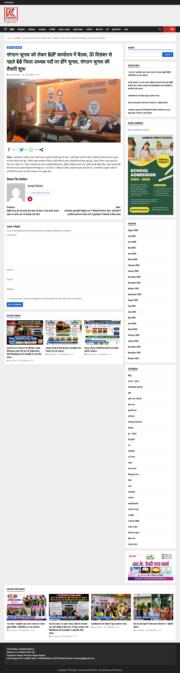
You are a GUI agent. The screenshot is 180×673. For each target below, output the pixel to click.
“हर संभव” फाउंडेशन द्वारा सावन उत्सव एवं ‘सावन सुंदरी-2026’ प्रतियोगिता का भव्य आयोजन (26, 625)
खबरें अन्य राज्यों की (135, 398)
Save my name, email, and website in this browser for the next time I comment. (45, 298)
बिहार (130, 480)
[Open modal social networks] (41, 150)
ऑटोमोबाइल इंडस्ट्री (135, 386)
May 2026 (132, 247)
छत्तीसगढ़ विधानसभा (135, 421)
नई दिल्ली (131, 450)
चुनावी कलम (116, 29)
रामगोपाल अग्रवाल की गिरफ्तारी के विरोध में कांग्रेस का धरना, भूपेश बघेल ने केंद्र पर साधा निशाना (149, 111)
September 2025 (134, 294)
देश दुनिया (21, 29)
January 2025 (133, 340)
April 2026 (132, 253)
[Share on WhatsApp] (33, 150)
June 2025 (132, 311)
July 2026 (132, 236)
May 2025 (132, 317)
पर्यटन (49, 341)
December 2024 (134, 346)
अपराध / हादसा (64, 29)
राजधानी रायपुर (133, 509)
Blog (130, 375)
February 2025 (133, 335)
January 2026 (133, 270)
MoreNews (104, 670)
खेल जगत (99, 29)
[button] (5, 29)
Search (131, 47)
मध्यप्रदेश (42, 29)
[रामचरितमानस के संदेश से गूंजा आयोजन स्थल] (111, 607)
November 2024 (134, 352)
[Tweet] (23, 150)
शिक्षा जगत (12, 341)
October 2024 (133, 358)
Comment (12, 235)
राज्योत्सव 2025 (133, 520)
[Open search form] (160, 29)
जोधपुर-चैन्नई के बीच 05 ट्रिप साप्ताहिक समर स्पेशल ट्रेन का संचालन (63, 349)
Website (10, 289)
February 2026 (134, 265)
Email (10, 279)
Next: (92, 210)
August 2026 (133, 230)
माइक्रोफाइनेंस (133, 503)
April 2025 (132, 323)
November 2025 (134, 282)
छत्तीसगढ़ (31, 29)
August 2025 (133, 300)
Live (172, 29)
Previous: (33, 210)
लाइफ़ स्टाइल (78, 29)
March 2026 (132, 259)
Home (12, 29)
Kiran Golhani (13, 361)
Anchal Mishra (15, 75)
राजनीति (52, 29)
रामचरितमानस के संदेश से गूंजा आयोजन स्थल (143, 95)
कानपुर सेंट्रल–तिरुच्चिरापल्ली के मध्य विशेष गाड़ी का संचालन (101, 349)
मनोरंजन (89, 29)
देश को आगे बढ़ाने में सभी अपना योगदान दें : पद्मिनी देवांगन (148, 102)
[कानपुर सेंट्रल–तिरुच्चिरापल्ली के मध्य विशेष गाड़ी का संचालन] (102, 332)
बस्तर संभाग (132, 468)
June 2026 (132, 241)
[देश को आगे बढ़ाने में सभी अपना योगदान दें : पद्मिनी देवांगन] (153, 607)
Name (10, 269)
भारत (126, 29)
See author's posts (40, 192)
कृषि (129, 392)
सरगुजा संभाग (132, 544)
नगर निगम (131, 456)
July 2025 (132, 305)
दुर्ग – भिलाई (132, 433)
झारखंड (130, 427)
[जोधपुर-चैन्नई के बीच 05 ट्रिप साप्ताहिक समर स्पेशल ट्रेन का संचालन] (64, 332)
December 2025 (134, 276)
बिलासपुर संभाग (20, 338)
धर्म (107, 29)
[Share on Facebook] (11, 150)
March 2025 (132, 329)
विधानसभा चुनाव (133, 532)
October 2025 (133, 288)
